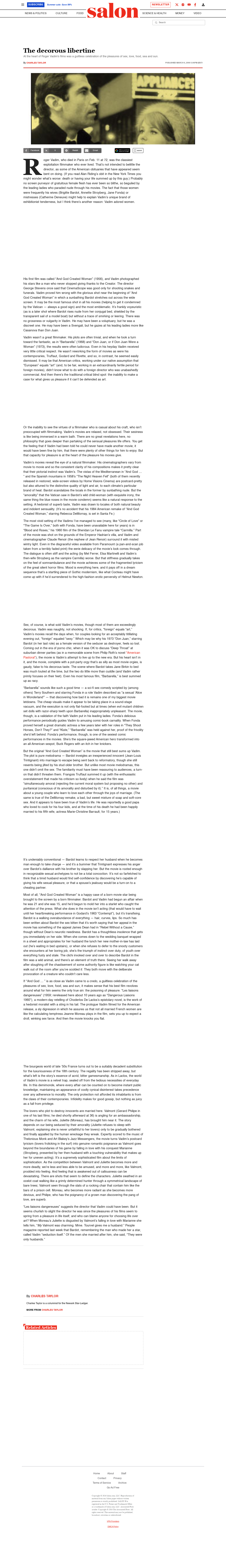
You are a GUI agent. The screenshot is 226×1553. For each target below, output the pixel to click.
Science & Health (154, 13)
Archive (122, 1483)
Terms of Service (102, 1483)
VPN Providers (113, 1521)
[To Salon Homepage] (113, 10)
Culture (61, 13)
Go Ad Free (113, 1488)
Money (179, 13)
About (110, 1473)
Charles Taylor (36, 63)
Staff (123, 1473)
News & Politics (36, 13)
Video (197, 13)
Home (96, 1473)
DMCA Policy (113, 1527)
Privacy (117, 1478)
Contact (102, 1478)
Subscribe (35, 5)
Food (80, 13)
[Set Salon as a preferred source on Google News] (122, 150)
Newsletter (160, 5)
